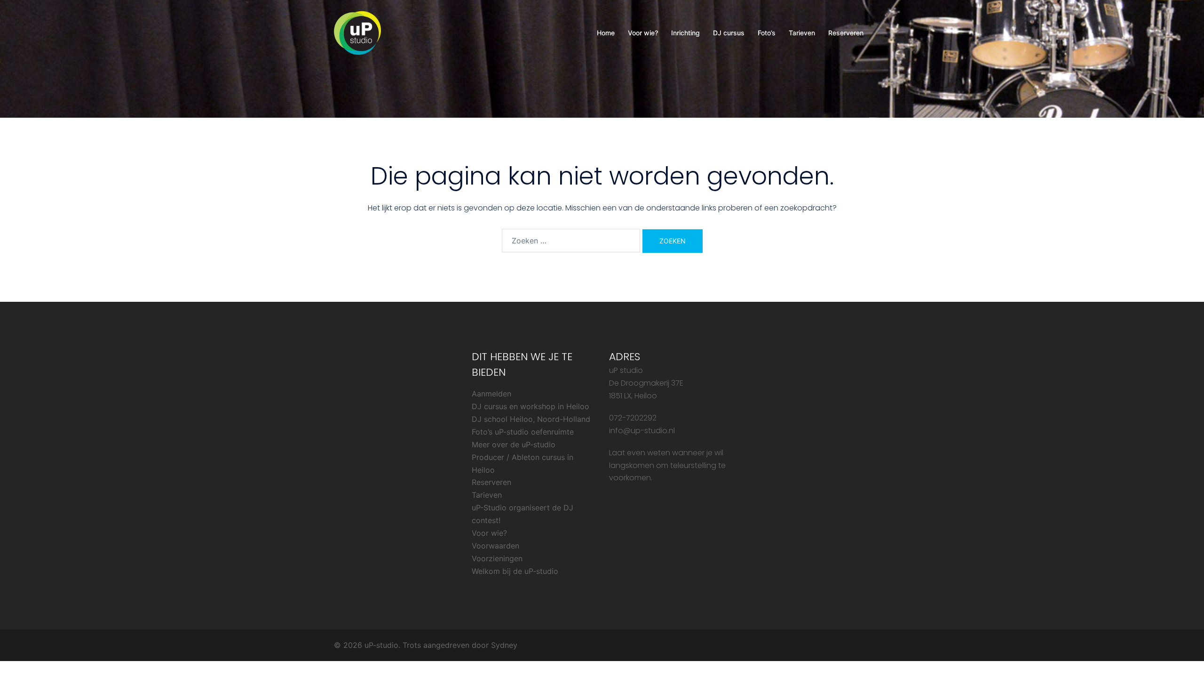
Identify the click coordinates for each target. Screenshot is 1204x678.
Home (606, 33)
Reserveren (845, 33)
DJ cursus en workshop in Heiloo (530, 406)
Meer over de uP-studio (513, 444)
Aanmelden (491, 393)
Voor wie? (643, 33)
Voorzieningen (497, 558)
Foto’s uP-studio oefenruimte (523, 431)
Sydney (504, 645)
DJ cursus (729, 33)
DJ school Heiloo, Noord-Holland (531, 419)
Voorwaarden (495, 545)
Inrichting (685, 33)
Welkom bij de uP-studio (515, 571)
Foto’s (767, 33)
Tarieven (802, 33)
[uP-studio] (357, 32)
